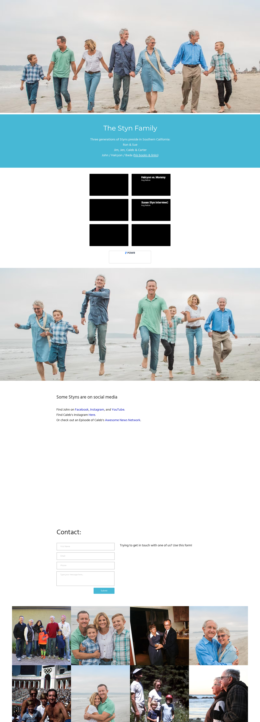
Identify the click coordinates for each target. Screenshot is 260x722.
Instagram (97, 409)
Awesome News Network (122, 420)
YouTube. (118, 409)
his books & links (146, 155)
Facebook (82, 409)
